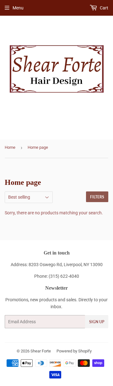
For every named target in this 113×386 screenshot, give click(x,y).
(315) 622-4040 (64, 276)
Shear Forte (40, 351)
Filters (97, 197)
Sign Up (96, 321)
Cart (103, 7)
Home (10, 147)
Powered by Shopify (74, 351)
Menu (18, 7)
